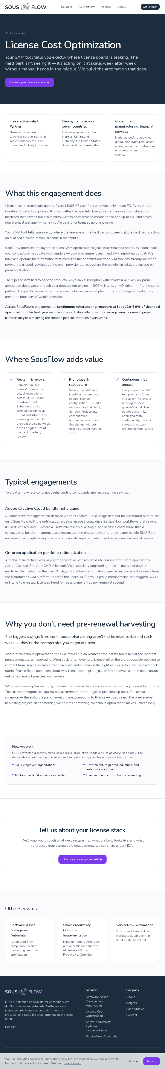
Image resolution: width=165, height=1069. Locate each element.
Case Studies (135, 1009)
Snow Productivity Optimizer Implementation (98, 1026)
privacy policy (72, 1063)
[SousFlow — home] (25, 7)
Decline (133, 1061)
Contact (131, 1015)
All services (17, 33)
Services (67, 7)
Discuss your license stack (27, 82)
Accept (151, 1061)
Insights (106, 7)
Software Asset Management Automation (97, 1001)
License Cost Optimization (94, 1014)
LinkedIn (10, 1027)
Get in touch (150, 7)
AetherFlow (87, 7)
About (121, 7)
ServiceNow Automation (102, 1036)
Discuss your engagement (80, 859)
